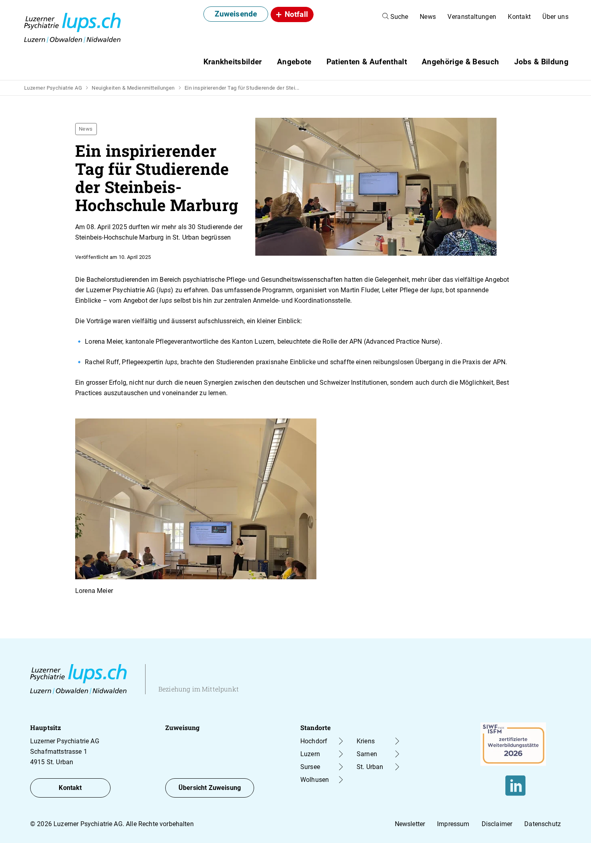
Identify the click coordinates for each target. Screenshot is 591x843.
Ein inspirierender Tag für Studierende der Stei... (242, 88)
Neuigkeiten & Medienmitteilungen (133, 88)
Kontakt (519, 17)
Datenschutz (542, 824)
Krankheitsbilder (232, 61)
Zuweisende (236, 13)
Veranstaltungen (471, 17)
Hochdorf (313, 741)
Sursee (310, 767)
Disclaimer (497, 824)
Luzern (310, 754)
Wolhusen (314, 780)
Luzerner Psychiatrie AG (53, 88)
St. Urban (370, 767)
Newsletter (410, 824)
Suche (398, 17)
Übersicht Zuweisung (210, 788)
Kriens (366, 741)
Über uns (555, 17)
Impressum (453, 824)
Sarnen (367, 754)
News (428, 17)
